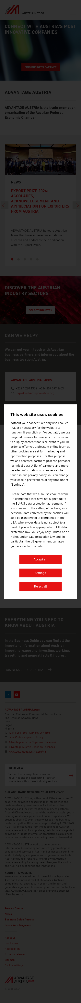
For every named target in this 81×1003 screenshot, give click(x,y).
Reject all (40, 586)
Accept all (40, 559)
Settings (40, 573)
